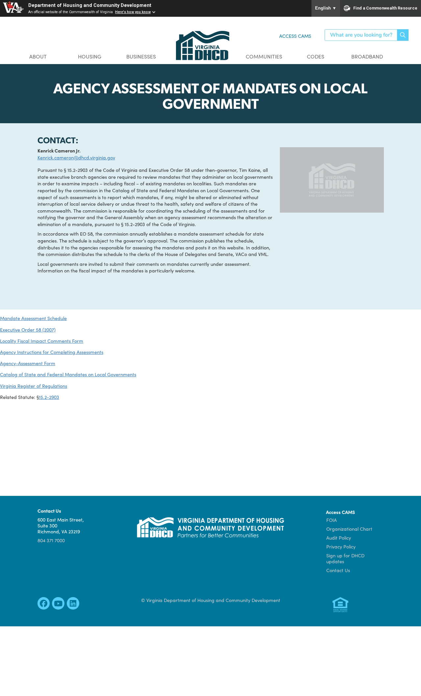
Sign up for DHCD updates (345, 558)
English (325, 8)
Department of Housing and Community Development (89, 5)
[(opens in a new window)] (43, 604)
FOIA (331, 520)
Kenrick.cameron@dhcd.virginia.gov (76, 157)
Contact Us (338, 570)
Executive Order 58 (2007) (28, 329)
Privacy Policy (341, 546)
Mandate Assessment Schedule (33, 318)
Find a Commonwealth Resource (385, 8)
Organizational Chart (349, 528)
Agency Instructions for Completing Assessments (51, 352)
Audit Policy (338, 537)
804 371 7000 (51, 540)
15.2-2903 (49, 397)
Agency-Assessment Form (27, 363)
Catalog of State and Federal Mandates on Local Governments (68, 374)
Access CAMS (295, 36)
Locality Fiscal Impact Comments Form (41, 340)
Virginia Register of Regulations (33, 386)
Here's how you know (133, 12)
